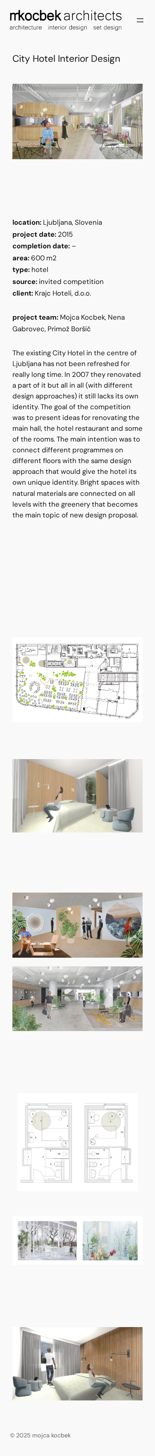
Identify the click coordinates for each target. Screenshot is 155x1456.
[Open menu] (140, 20)
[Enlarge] (132, 94)
